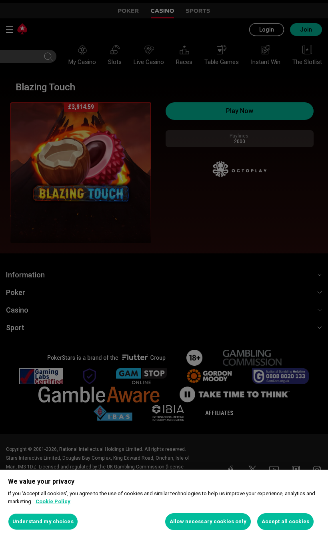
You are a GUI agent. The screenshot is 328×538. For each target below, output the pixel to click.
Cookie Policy (53, 501)
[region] (164, 504)
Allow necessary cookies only (208, 521)
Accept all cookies (285, 521)
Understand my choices (43, 521)
